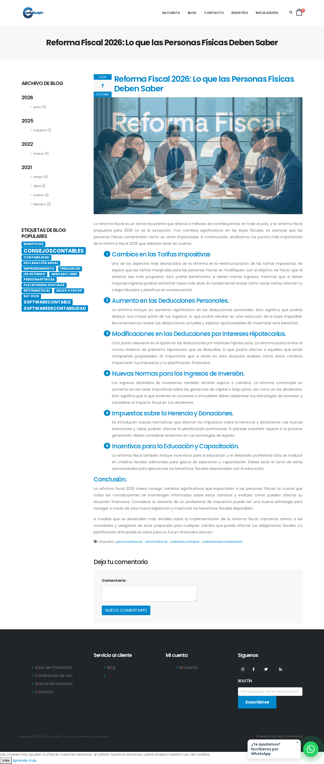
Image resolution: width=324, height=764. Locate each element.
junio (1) (39, 107)
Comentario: (114, 580)
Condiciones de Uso (54, 675)
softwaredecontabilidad (222, 541)
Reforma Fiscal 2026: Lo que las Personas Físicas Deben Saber (204, 83)
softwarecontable (184, 541)
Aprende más (24, 760)
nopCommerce (289, 736)
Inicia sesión (267, 12)
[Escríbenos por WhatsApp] (310, 749)
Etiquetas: (107, 541)
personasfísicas (129, 541)
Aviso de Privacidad (53, 667)
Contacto (214, 12)
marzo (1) (41, 153)
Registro (239, 12)
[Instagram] (243, 669)
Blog (192, 12)
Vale (6, 760)
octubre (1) (42, 130)
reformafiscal (156, 541)
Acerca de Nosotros (54, 683)
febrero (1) (42, 204)
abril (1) (39, 186)
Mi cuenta (171, 12)
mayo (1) (40, 177)
